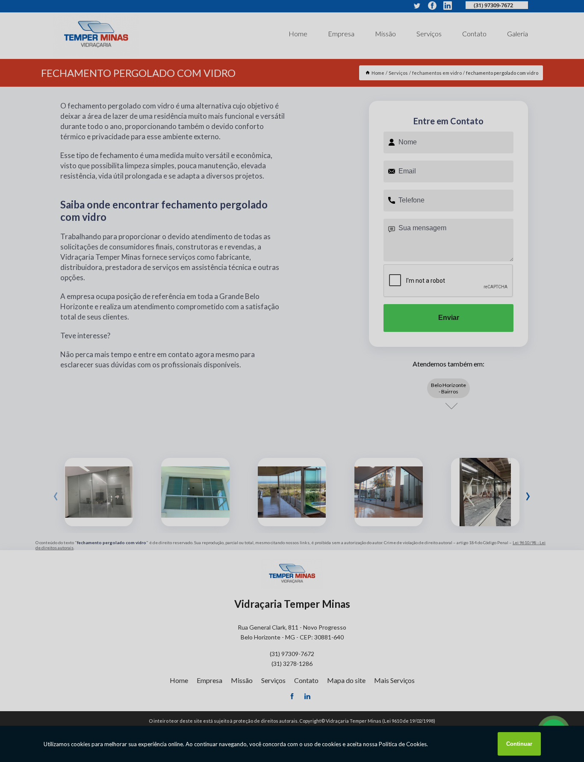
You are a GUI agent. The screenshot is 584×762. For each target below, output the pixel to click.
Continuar (519, 744)
